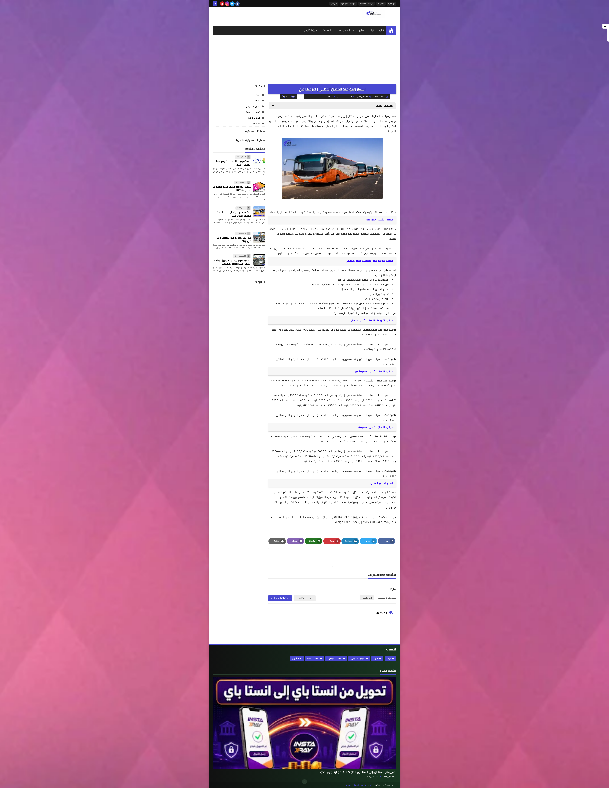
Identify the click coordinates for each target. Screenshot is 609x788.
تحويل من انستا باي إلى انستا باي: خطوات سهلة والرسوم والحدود (357, 772)
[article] (301, 559)
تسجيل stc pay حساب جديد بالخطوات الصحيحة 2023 (232, 188)
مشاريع (362, 30)
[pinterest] (222, 3)
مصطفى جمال (388, 776)
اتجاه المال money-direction (359, 785)
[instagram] (227, 3)
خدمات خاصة (329, 30)
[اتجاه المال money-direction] (373, 14)
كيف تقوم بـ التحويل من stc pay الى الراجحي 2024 (232, 163)
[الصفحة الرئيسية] (391, 30)
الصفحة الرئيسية (345, 96)
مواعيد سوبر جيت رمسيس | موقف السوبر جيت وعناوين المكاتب (232, 262)
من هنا (341, 279)
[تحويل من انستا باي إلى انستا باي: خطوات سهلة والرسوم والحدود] (304, 723)
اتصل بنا (381, 3)
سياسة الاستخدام (366, 3)
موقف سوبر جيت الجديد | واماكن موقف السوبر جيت (234, 214)
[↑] (304, 781)
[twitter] (232, 3)
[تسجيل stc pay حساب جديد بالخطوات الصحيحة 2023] (259, 186)
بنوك (372, 30)
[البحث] (215, 3)
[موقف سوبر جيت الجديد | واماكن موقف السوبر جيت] (259, 211)
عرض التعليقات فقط (304, 598)
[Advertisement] (304, 59)
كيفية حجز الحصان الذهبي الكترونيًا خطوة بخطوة (359, 313)
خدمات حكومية (346, 30)
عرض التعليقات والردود (279, 598)
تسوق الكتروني (311, 30)
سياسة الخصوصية (348, 3)
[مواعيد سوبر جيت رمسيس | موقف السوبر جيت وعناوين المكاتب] (259, 260)
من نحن (334, 3)
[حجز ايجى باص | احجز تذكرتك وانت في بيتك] (259, 237)
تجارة (381, 30)
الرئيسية (391, 3)
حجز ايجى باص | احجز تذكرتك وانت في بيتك (234, 239)
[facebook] (237, 3)
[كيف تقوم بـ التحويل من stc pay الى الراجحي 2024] (259, 161)
